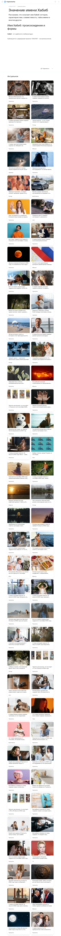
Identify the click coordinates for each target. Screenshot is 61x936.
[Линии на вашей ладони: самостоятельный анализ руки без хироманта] (42, 400)
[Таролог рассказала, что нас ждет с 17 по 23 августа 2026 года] (42, 662)
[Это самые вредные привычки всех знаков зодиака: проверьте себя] (42, 709)
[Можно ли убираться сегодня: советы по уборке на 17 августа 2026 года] (42, 780)
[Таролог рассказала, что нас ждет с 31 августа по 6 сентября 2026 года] (18, 400)
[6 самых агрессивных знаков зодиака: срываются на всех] (42, 92)
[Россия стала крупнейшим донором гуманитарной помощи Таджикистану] (42, 258)
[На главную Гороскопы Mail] (10, 2)
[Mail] (5, 2)
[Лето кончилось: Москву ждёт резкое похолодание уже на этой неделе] (42, 495)
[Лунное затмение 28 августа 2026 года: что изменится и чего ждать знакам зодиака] (18, 258)
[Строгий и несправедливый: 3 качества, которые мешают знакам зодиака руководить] (18, 638)
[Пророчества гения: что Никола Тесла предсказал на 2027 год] (18, 424)
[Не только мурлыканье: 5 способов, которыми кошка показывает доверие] (18, 733)
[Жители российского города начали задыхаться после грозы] (18, 163)
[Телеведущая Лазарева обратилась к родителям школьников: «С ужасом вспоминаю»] (42, 852)
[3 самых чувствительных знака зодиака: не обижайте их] (18, 139)
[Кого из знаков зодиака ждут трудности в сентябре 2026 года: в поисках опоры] (18, 852)
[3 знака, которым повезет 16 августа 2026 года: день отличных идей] (18, 899)
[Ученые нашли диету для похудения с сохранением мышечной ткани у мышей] (42, 567)
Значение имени (22, 6)
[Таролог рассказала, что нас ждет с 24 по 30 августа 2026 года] (18, 804)
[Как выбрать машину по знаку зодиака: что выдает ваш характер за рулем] (42, 828)
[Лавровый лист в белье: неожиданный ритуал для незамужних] (18, 377)
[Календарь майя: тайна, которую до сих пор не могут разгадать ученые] (42, 875)
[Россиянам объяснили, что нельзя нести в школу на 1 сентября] (18, 567)
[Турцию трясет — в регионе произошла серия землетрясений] (18, 353)
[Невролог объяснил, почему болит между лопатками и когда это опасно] (42, 305)
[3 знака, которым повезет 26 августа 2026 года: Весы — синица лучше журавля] (18, 448)
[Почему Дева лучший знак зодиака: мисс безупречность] (42, 685)
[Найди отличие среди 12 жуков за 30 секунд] (42, 448)
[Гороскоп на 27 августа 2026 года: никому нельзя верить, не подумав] (42, 733)
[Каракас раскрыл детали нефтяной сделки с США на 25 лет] (18, 495)
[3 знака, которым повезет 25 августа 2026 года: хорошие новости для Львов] (42, 590)
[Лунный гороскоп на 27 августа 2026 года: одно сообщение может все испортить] (18, 875)
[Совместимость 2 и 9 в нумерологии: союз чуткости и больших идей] (42, 923)
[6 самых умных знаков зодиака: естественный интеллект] (42, 234)
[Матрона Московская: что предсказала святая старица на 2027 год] (18, 92)
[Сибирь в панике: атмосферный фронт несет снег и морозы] (18, 662)
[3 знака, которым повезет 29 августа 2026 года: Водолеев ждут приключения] (42, 638)
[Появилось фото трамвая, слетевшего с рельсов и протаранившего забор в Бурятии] (42, 210)
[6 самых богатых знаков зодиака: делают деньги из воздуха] (42, 329)
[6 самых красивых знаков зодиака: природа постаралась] (18, 115)
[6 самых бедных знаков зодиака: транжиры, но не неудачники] (18, 709)
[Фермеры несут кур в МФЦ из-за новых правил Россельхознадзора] (42, 139)
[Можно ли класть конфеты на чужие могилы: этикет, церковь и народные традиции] (18, 305)
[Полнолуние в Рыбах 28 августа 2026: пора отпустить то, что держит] (18, 923)
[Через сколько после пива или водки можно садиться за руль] (18, 685)
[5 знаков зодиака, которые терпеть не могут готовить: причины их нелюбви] (42, 282)
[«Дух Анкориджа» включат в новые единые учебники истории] (42, 899)
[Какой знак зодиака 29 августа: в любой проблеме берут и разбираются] (18, 757)
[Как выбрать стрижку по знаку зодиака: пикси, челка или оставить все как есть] (18, 780)
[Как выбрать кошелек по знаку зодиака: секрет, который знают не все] (42, 804)
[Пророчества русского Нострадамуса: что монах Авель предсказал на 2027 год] (42, 163)
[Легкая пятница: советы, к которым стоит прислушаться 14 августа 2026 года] (18, 329)
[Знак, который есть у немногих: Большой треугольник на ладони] (18, 210)
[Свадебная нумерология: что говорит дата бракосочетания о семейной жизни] (42, 353)
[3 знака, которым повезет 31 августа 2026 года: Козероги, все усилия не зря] (18, 590)
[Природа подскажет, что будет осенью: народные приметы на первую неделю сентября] (18, 187)
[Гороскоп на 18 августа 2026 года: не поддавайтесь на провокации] (42, 757)
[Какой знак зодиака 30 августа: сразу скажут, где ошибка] (18, 828)
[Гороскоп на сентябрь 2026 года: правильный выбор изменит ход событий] (18, 472)
